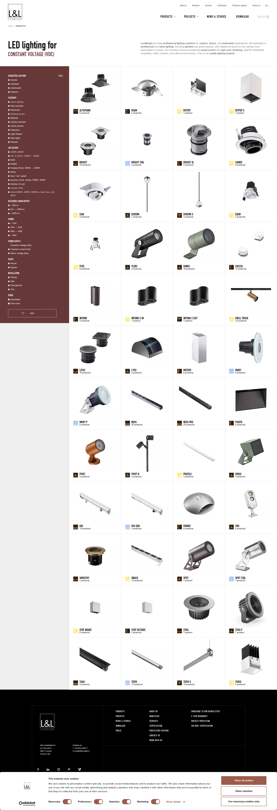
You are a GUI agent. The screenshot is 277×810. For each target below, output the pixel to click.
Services (208, 5)
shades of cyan (17, 184)
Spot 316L (240, 577)
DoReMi (135, 214)
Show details (173, 801)
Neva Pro (188, 421)
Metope (187, 369)
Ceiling (13, 277)
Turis (238, 681)
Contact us (256, 5)
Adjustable (15, 300)
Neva (134, 421)
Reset (61, 75)
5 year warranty (199, 716)
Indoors (13, 80)
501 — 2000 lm (17, 209)
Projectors (15, 130)
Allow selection (243, 791)
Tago (82, 681)
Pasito (238, 421)
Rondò (187, 525)
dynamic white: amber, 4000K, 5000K (28, 180)
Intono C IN (137, 318)
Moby (238, 369)
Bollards (14, 118)
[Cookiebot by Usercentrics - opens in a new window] (27, 803)
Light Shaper (16, 134)
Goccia (239, 266)
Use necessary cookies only (243, 801)
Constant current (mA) (20, 249)
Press (118, 730)
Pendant (14, 142)
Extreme (14, 92)
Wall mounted (16, 106)
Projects (189, 16)
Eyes (82, 266)
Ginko (186, 266)
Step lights (15, 138)
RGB (12, 160)
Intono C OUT (190, 318)
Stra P (238, 629)
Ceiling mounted (17, 122)
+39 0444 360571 (81, 748)
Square (13, 267)
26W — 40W (16, 231)
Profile (187, 473)
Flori (134, 266)
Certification (222, 5)
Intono (83, 318)
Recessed (15, 110)
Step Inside (86, 629)
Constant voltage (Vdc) (20, 245)
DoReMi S (188, 214)
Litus (82, 369)
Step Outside (138, 629)
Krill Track (241, 318)
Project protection (200, 721)
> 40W (13, 235)
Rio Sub (135, 525)
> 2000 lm (15, 213)
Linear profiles (17, 126)
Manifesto (196, 5)
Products (166, 16)
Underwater (15, 88)
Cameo (238, 162)
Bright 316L (137, 162)
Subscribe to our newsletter (205, 711)
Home (10, 26)
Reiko (238, 473)
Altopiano (85, 110)
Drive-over (15, 304)
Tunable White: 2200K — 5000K (25, 168)
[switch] (98, 801)
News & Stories (216, 16)
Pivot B (135, 473)
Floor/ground (16, 285)
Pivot (82, 473)
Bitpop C (239, 110)
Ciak (82, 214)
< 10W (13, 223)
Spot (186, 577)
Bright (83, 162)
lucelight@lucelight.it (81, 751)
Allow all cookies (243, 780)
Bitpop (187, 110)
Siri (237, 525)
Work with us (155, 740)
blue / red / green (18, 176)
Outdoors (14, 84)
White (13, 172)
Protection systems (239, 5)
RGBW (13, 164)
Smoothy (84, 577)
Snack (134, 577)
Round (13, 263)
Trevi (134, 681)
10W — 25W (16, 227)
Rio (81, 525)
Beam (134, 110)
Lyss (133, 369)
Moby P (83, 421)
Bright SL (188, 162)
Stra (186, 629)
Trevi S (187, 681)
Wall (12, 281)
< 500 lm (14, 205)
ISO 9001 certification (202, 726)
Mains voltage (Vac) (19, 253)
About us (183, 5)
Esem (238, 214)
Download (242, 16)
